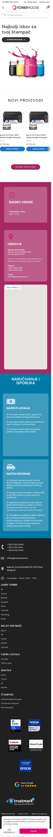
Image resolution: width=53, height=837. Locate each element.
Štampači (7, 694)
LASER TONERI (9, 584)
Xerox (3, 606)
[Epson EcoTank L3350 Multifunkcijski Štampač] (38, 120)
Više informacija (9, 830)
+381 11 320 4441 (15, 547)
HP (2, 589)
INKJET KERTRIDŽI (11, 626)
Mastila (6, 670)
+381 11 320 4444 (15, 544)
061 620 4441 (44, 2)
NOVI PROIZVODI (25, 100)
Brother (4, 598)
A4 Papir (4, 659)
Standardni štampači (10, 703)
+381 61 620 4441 (15, 550)
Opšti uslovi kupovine (39, 814)
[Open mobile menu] (3, 7)
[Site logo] (25, 7)
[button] (38, 149)
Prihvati (33, 831)
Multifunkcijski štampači (11, 699)
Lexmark (4, 610)
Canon (4, 593)
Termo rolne (6, 663)
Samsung (5, 614)
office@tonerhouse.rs (10, 2)
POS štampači (7, 707)
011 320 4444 (32, 2)
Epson (28, 140)
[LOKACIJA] (11, 237)
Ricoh (3, 619)
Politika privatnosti (8, 814)
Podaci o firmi (23, 814)
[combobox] (25, 15)
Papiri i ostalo (10, 654)
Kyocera (4, 602)
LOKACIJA (15, 244)
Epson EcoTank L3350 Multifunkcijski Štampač (36, 136)
